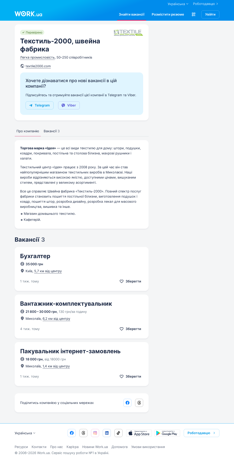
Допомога (120, 447)
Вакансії (52, 131)
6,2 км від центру (56, 319)
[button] (194, 14)
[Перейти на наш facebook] (72, 433)
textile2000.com (38, 66)
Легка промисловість (37, 57)
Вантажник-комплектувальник (66, 303)
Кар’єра (73, 447)
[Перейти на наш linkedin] (107, 433)
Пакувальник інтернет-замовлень (70, 351)
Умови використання (148, 447)
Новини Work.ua (95, 447)
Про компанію (27, 131)
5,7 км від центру (48, 271)
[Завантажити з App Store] (139, 433)
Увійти (210, 14)
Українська (23, 433)
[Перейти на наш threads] (83, 433)
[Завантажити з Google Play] (167, 433)
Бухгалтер (35, 256)
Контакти (39, 447)
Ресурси (21, 447)
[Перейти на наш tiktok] (118, 433)
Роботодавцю (204, 4)
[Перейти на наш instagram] (95, 433)
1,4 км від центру (56, 366)
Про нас (56, 447)
